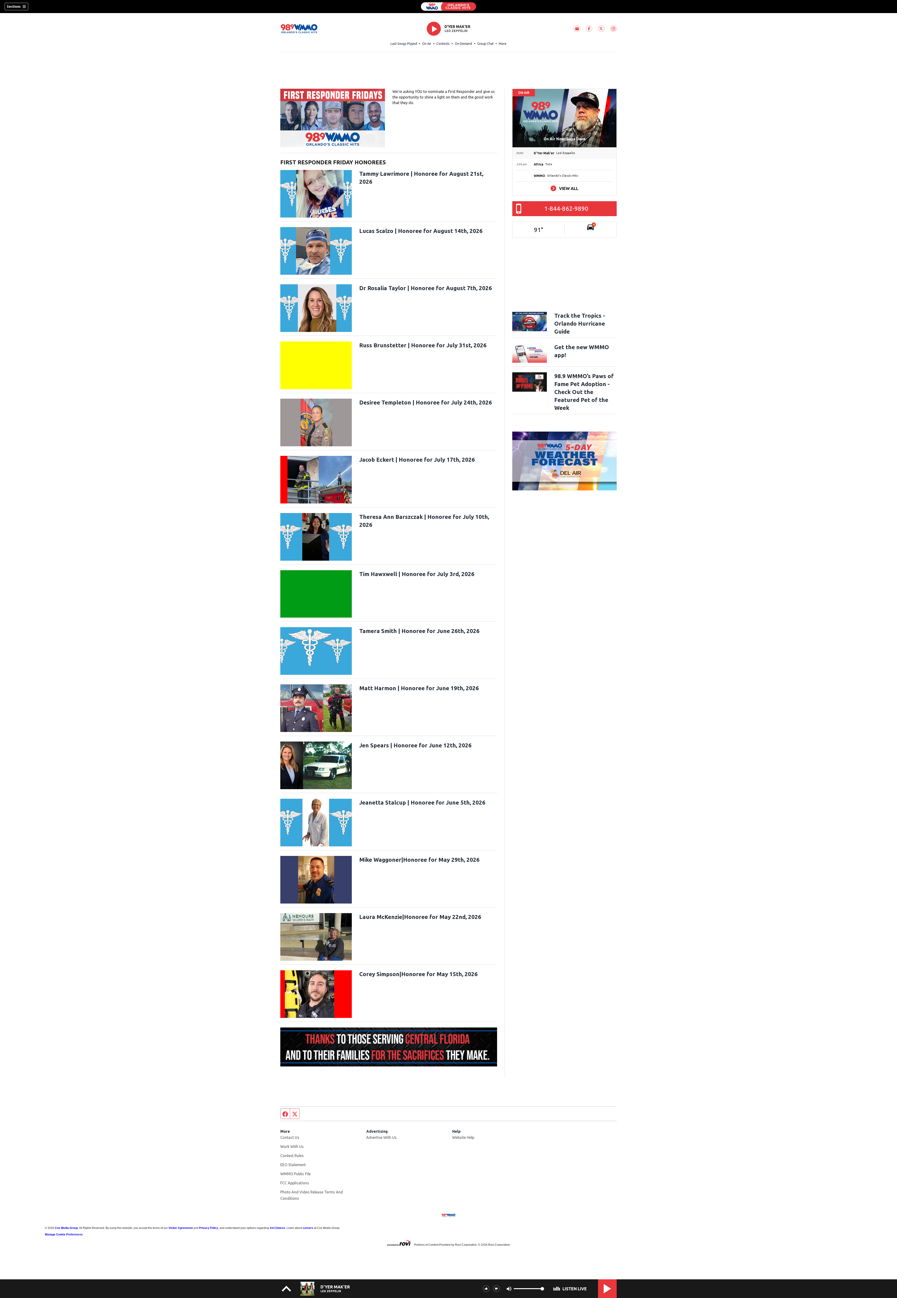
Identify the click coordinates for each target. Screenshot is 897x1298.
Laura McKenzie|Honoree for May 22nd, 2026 (420, 917)
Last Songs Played (404, 44)
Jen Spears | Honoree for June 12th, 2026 (415, 745)
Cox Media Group (66, 1228)
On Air (426, 44)
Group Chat (485, 44)
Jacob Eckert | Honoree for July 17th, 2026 (417, 460)
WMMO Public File (295, 1174)
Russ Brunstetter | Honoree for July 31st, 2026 (423, 345)
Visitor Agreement (180, 1228)
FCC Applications (294, 1183)
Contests (443, 44)
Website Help (463, 1137)
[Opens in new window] (332, 118)
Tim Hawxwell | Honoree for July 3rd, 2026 (416, 574)
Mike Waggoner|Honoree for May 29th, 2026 (419, 860)
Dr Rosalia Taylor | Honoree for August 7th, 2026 (425, 288)
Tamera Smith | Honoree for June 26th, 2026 (419, 631)
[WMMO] (448, 6)
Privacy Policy (208, 1228)
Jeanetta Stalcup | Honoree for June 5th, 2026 (422, 802)
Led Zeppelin (456, 31)
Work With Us (292, 1146)
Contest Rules (292, 1156)
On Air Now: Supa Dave (564, 139)
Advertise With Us (381, 1137)
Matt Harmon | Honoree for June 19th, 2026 (419, 688)
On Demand (463, 44)
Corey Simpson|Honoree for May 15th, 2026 (418, 974)
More (502, 44)
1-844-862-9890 (566, 208)
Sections (14, 6)
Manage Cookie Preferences (64, 1234)
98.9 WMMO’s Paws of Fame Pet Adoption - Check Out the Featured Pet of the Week (584, 392)
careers (308, 1228)
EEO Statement (293, 1165)
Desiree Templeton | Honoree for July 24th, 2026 (425, 402)
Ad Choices (277, 1228)
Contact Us (289, 1137)
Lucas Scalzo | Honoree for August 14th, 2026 (421, 231)
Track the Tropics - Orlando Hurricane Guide (579, 324)
